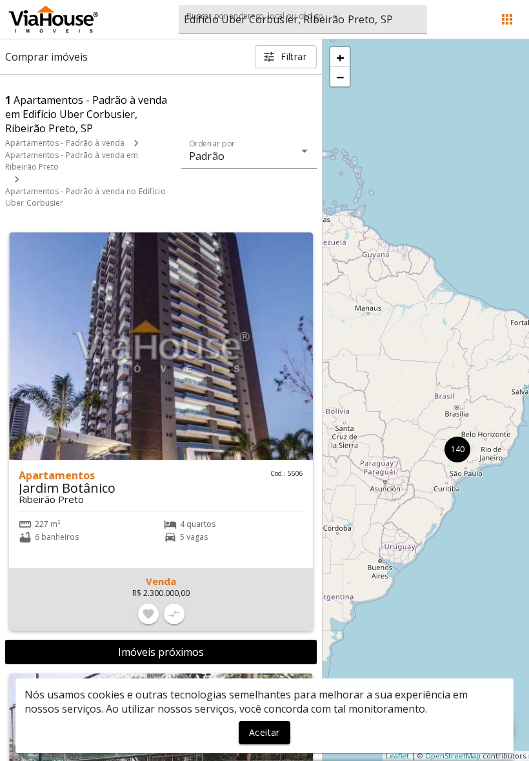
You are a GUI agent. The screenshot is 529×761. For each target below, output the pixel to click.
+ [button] (340, 56)
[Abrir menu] (507, 19)
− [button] (340, 76)
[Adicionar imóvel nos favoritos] (148, 614)
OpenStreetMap (453, 755)
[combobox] (303, 19)
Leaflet (397, 755)
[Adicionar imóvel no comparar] (174, 614)
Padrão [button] (207, 156)
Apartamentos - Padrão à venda (65, 142)
